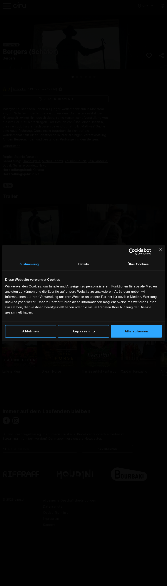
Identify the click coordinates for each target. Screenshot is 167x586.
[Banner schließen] (160, 251)
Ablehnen (30, 331)
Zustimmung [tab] (29, 264)
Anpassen (81, 331)
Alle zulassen (136, 331)
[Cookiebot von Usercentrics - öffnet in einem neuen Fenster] (132, 251)
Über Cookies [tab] (138, 264)
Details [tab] (83, 264)
